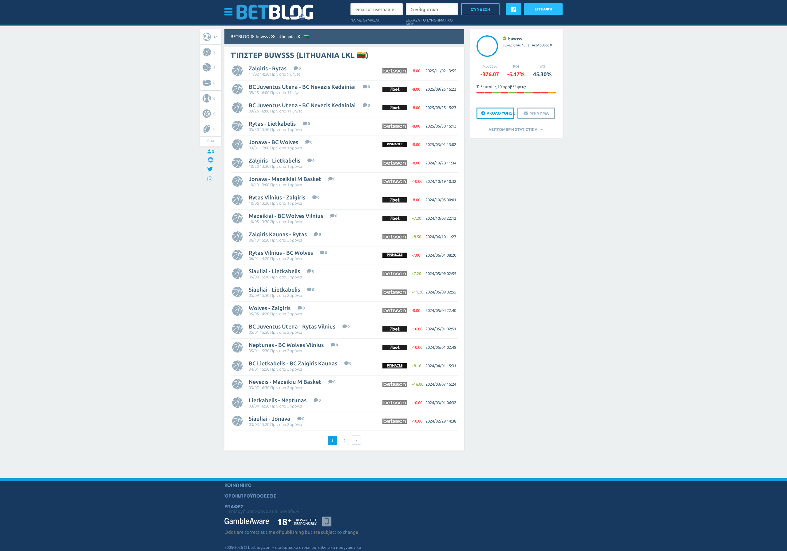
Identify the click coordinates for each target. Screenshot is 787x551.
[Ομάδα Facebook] (211, 159)
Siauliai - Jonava (269, 418)
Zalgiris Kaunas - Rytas (278, 234)
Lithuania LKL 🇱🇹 (292, 36)
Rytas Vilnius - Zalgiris (277, 197)
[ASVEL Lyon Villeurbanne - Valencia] (544, 92)
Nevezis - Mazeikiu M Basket (285, 382)
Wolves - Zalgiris (270, 308)
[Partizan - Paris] (520, 92)
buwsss (263, 36)
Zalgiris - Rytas (268, 68)
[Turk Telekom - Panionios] (480, 92)
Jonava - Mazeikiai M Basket (285, 179)
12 (215, 37)
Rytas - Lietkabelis (272, 123)
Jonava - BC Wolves (273, 142)
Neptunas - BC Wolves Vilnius (286, 345)
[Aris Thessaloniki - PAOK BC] (496, 92)
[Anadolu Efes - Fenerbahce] (528, 92)
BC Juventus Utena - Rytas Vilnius (292, 326)
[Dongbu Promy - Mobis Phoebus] (504, 92)
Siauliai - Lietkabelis (274, 271)
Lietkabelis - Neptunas (277, 400)
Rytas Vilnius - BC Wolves (281, 253)
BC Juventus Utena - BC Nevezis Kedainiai (302, 87)
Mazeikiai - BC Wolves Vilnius (286, 216)
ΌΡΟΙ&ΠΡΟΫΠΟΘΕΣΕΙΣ (250, 495)
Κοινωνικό (237, 485)
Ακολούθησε (500, 113)
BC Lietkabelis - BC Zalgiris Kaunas (293, 363)
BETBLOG (240, 36)
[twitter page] (210, 169)
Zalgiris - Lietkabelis (274, 160)
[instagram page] (211, 179)
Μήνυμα (539, 113)
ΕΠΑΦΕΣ (233, 506)
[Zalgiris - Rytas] (488, 92)
